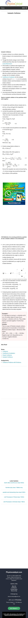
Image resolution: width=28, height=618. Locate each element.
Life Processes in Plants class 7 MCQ (14, 497)
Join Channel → (14, 608)
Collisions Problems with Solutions (12, 362)
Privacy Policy (14, 589)
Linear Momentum (7, 64)
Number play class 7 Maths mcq (14, 487)
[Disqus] (14, 419)
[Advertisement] (14, 35)
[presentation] (14, 79)
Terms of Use (14, 590)
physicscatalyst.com (14, 614)
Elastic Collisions (7, 355)
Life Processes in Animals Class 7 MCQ (14, 502)
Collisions (5, 351)
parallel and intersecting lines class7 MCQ (14, 492)
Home (2, 8)
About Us (14, 586)
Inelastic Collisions (8, 357)
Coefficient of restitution (8, 77)
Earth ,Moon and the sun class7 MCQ (14, 483)
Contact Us (14, 587)
